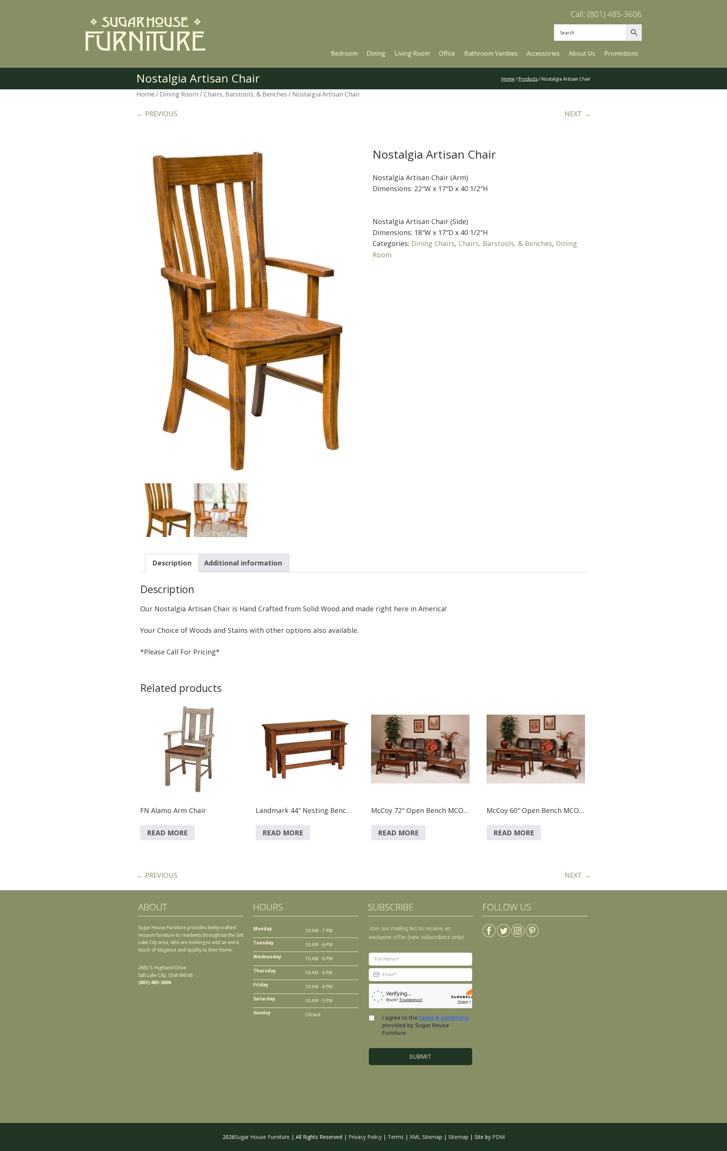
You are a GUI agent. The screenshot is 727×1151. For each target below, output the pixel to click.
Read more (167, 832)
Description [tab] (172, 562)
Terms (396, 1136)
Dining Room (179, 94)
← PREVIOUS (157, 113)
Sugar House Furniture (262, 1136)
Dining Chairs (433, 243)
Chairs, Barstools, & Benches (245, 94)
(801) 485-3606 (154, 982)
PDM (498, 1136)
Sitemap (458, 1136)
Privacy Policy (365, 1136)
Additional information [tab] (243, 562)
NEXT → (578, 113)
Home (145, 94)
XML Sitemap (426, 1136)
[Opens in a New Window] (489, 927)
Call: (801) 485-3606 (606, 14)
